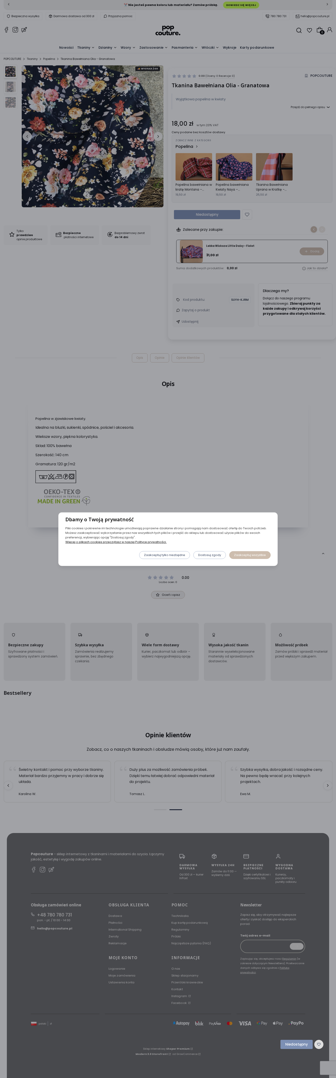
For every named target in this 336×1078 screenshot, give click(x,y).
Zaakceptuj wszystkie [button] (250, 555)
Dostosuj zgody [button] (209, 555)
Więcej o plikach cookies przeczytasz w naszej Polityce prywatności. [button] (116, 542)
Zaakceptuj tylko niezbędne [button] (164, 555)
